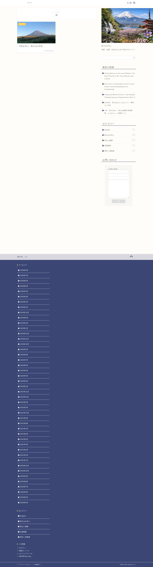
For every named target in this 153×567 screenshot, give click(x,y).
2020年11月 (24, 465)
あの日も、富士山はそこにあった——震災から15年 (119, 104)
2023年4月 (24, 376)
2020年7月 (24, 487)
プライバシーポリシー (25, 564)
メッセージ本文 (113, 179)
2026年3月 (24, 270)
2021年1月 (24, 460)
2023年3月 (24, 381)
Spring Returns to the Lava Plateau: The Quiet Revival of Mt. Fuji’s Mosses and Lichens (119, 76)
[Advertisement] (118, 224)
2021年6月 (24, 434)
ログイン (22, 548)
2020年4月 (24, 502)
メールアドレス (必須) (116, 172)
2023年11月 (24, 339)
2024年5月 (24, 318)
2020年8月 (24, 481)
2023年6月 (24, 365)
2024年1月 (24, 328)
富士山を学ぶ (119, 135)
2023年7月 (24, 360)
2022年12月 (24, 392)
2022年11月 (24, 397)
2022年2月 (24, 407)
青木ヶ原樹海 (119, 151)
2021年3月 (24, 450)
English (119, 130)
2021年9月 (24, 418)
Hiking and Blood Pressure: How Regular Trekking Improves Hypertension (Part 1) (119, 96)
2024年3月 (24, 323)
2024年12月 (24, 312)
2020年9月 (24, 476)
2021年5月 (24, 439)
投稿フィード (24, 551)
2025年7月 (24, 275)
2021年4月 (24, 444)
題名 (109, 175)
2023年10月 (24, 344)
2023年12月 (24, 333)
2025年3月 (24, 296)
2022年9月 (24, 402)
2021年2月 (24, 455)
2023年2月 (24, 386)
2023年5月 (24, 370)
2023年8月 (24, 355)
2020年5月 (24, 497)
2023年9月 (24, 349)
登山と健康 (119, 140)
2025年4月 (24, 291)
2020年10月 (24, 471)
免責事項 (37, 564)
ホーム (30, 2)
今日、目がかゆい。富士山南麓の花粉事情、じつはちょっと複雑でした (118, 112)
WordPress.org (25, 556)
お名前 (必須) (113, 169)
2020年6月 (24, 492)
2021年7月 (24, 429)
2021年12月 (24, 413)
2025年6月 (24, 281)
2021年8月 (24, 423)
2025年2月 (24, 302)
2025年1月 (24, 307)
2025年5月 (24, 286)
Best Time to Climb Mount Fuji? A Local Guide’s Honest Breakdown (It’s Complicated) (119, 86)
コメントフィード (26, 553)
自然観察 (119, 145)
